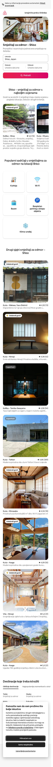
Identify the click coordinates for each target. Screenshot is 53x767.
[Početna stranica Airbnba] (5, 13)
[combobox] (25, 59)
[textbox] (14, 67)
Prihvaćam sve (25, 738)
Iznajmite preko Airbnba (36, 13)
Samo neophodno (25, 745)
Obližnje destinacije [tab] (10, 686)
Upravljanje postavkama (25, 751)
